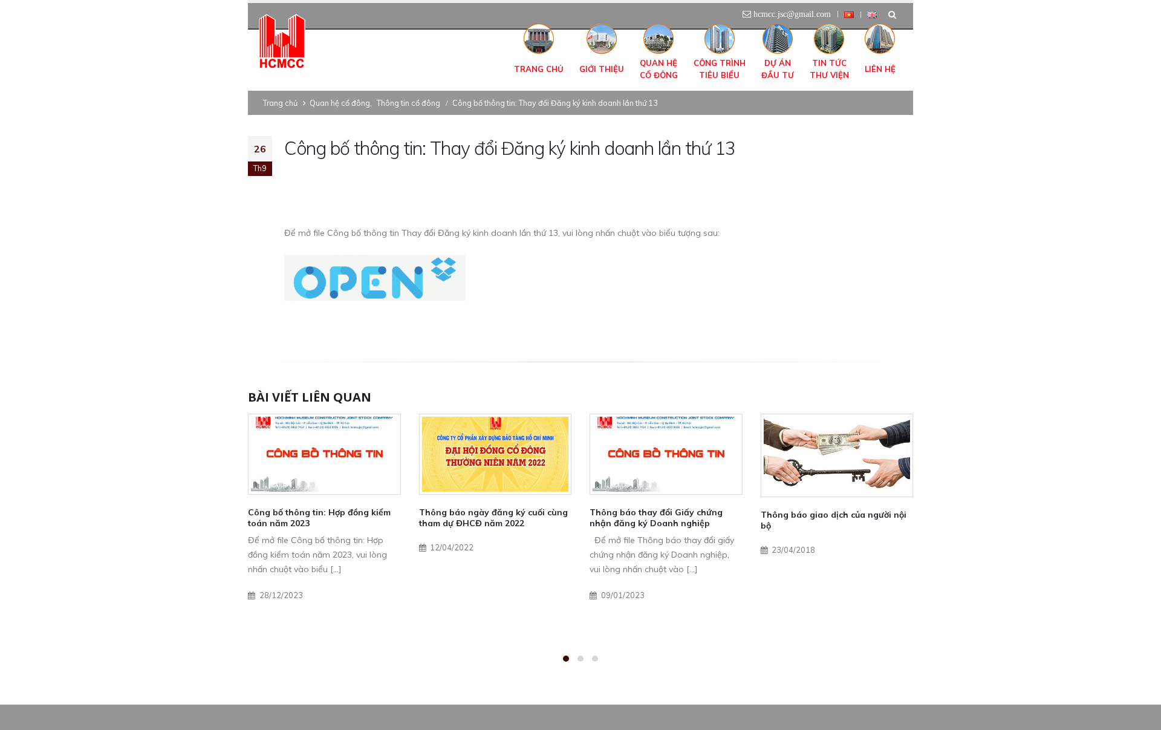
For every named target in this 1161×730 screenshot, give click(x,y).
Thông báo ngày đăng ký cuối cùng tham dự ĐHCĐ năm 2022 (493, 518)
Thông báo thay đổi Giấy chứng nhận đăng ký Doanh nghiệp (656, 518)
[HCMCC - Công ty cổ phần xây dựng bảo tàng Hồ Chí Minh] (282, 42)
